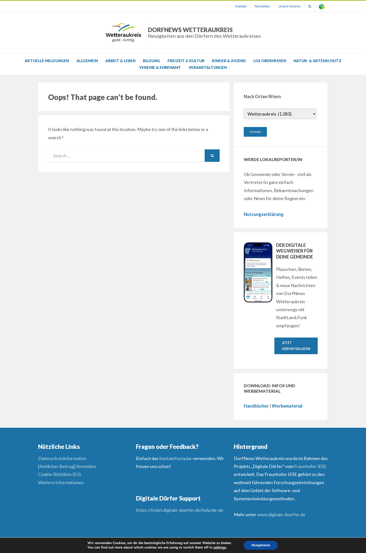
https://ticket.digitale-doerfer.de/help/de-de (180, 510)
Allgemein (87, 60)
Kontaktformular (175, 458)
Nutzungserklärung (264, 214)
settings (219, 547)
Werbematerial (287, 406)
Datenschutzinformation (62, 458)
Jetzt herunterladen (296, 345)
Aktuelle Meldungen (47, 60)
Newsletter (262, 6)
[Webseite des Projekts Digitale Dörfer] (321, 6)
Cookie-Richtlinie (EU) (59, 474)
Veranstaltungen (207, 67)
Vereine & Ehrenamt (160, 67)
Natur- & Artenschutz (317, 60)
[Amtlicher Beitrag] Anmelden (67, 466)
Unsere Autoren (289, 6)
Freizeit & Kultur (186, 60)
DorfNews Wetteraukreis (204, 32)
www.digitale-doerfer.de (281, 514)
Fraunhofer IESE (310, 466)
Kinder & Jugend (229, 60)
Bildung (151, 60)
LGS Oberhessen (269, 60)
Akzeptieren (260, 545)
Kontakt (241, 6)
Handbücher (256, 406)
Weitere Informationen (61, 482)
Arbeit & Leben (120, 60)
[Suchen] (310, 6)
